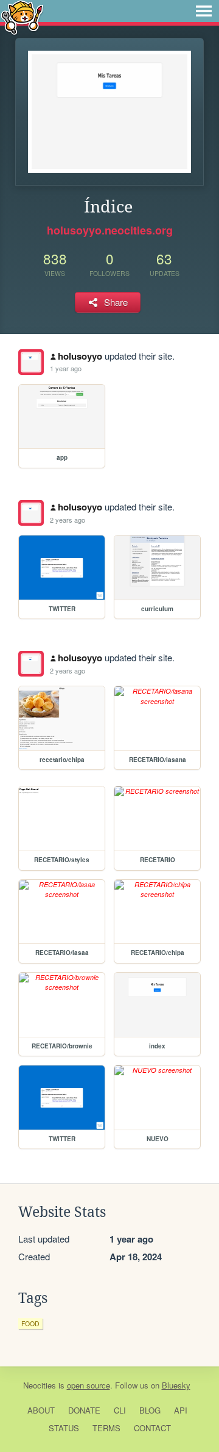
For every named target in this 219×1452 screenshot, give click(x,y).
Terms (106, 1428)
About (41, 1410)
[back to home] (22, 16)
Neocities (39, 1385)
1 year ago (66, 368)
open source (88, 1385)
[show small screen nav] (204, 11)
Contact (152, 1428)
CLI (120, 1410)
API (180, 1410)
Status (64, 1428)
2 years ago (67, 520)
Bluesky (176, 1385)
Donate (84, 1410)
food (30, 1323)
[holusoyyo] (31, 362)
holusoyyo (80, 356)
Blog (150, 1410)
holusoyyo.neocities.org (110, 230)
